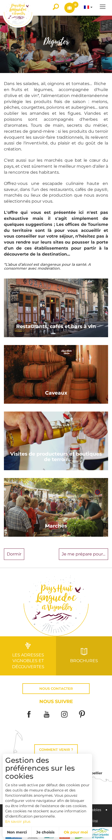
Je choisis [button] (45, 832)
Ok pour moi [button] (76, 832)
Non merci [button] (17, 832)
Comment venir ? (56, 750)
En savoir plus (17, 821)
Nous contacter (56, 689)
